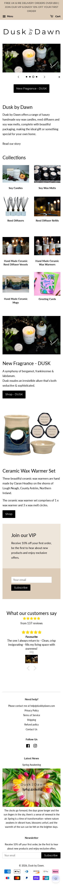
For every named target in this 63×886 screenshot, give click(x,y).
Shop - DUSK (14, 394)
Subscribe (21, 587)
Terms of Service (31, 715)
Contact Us (31, 729)
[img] (31, 618)
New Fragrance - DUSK (31, 88)
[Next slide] (44, 76)
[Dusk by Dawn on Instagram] (35, 746)
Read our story (12, 143)
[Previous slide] (18, 76)
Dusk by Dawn (36, 865)
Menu (10, 16)
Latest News (31, 758)
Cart (57, 16)
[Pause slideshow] (59, 76)
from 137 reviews (31, 623)
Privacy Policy (32, 710)
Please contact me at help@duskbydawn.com (31, 705)
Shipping (31, 719)
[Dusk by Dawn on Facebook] (28, 746)
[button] (29, 668)
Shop (8, 514)
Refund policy (31, 724)
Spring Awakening (31, 764)
